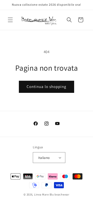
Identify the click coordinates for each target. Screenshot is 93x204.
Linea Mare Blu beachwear (51, 194)
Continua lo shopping (46, 86)
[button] (10, 20)
